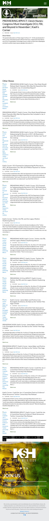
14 (41, 437)
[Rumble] (21, 468)
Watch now (13, 102)
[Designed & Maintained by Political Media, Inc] (23, 515)
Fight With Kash (8, 3)
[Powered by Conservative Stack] (25, 515)
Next (4, 440)
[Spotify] (24, 468)
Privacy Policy (24, 511)
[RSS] (27, 468)
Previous (5, 437)
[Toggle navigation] (40, 2)
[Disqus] (24, 63)
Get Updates (9, 490)
